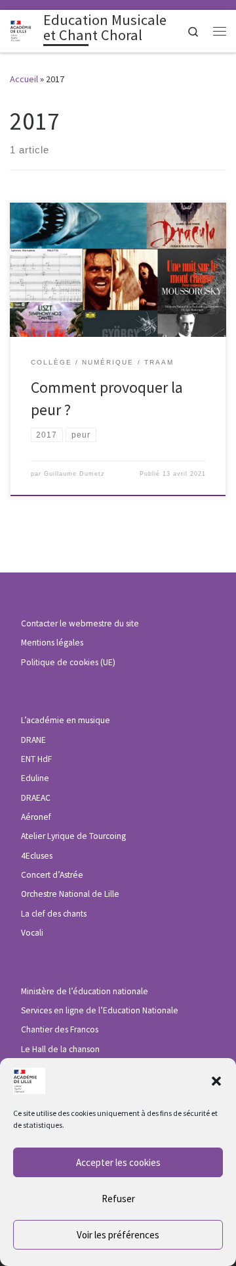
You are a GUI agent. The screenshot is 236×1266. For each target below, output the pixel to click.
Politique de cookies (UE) (68, 662)
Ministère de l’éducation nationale (84, 991)
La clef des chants (54, 913)
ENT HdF (36, 759)
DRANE (33, 740)
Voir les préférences (118, 1234)
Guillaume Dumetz (74, 473)
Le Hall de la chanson (60, 1049)
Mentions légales (52, 642)
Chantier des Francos (59, 1029)
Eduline (35, 778)
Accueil (24, 79)
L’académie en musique (65, 720)
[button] (216, 1081)
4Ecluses (36, 855)
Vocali (32, 932)
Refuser (118, 1198)
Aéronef (36, 817)
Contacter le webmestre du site (80, 623)
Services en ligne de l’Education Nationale (99, 1010)
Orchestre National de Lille (70, 893)
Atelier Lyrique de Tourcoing (73, 836)
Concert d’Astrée (52, 874)
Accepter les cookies (118, 1162)
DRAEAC (35, 797)
